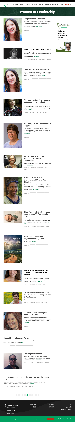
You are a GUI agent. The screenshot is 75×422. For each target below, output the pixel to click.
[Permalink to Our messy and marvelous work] (13, 80)
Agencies (34, 4)
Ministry (27, 4)
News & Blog (55, 4)
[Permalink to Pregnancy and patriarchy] (13, 29)
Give (67, 4)
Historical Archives (60, 1)
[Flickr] (61, 419)
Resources (48, 4)
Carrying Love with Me (33, 354)
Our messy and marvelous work (36, 69)
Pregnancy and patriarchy (34, 19)
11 (36, 395)
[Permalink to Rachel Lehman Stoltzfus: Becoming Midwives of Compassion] (13, 161)
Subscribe (34, 407)
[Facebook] (58, 419)
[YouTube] (70, 419)
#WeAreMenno (41, 59)
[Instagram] (63, 419)
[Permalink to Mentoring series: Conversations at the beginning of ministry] (13, 107)
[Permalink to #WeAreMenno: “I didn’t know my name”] (13, 53)
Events (41, 4)
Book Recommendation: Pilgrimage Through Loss (34, 237)
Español (54, 1)
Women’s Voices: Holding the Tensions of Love (35, 314)
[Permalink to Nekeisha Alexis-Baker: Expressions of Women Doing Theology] (13, 190)
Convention (65, 1)
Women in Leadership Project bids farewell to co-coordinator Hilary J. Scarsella (36, 272)
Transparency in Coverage (66, 409)
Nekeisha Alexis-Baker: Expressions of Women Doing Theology (35, 180)
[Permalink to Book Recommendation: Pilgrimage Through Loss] (13, 249)
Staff (70, 406)
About (21, 4)
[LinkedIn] (65, 419)
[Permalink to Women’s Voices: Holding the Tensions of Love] (13, 321)
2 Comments (32, 324)
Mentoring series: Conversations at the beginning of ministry (37, 101)
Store (62, 4)
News (45, 59)
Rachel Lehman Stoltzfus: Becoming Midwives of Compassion (34, 158)
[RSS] (68, 419)
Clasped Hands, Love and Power (16, 338)
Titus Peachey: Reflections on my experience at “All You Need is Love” (37, 214)
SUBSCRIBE (50, 419)
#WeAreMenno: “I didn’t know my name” (37, 49)
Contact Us (69, 1)
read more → (39, 26)
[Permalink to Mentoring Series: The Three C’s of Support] (13, 135)
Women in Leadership (43, 284)
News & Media (33, 404)
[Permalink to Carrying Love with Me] (13, 361)
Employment (68, 407)
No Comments (34, 59)
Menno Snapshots (42, 78)
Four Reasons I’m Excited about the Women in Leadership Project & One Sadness (37, 295)
